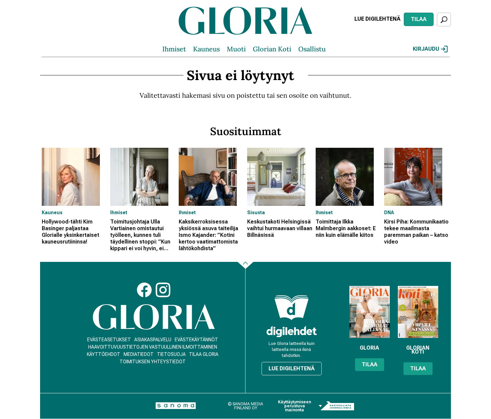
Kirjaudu (426, 49)
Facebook (144, 290)
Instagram (163, 290)
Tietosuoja (171, 354)
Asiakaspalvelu (152, 339)
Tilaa (419, 19)
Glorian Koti (272, 49)
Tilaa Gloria (203, 354)
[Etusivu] (154, 317)
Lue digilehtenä (377, 19)
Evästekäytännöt (196, 339)
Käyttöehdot (103, 354)
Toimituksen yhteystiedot (153, 361)
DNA (389, 212)
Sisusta (256, 212)
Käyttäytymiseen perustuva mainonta (294, 406)
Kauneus (206, 49)
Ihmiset (174, 49)
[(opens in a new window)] (292, 331)
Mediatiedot (139, 354)
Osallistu (312, 49)
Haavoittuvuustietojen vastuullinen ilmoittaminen (152, 347)
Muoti (236, 49)
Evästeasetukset (109, 339)
